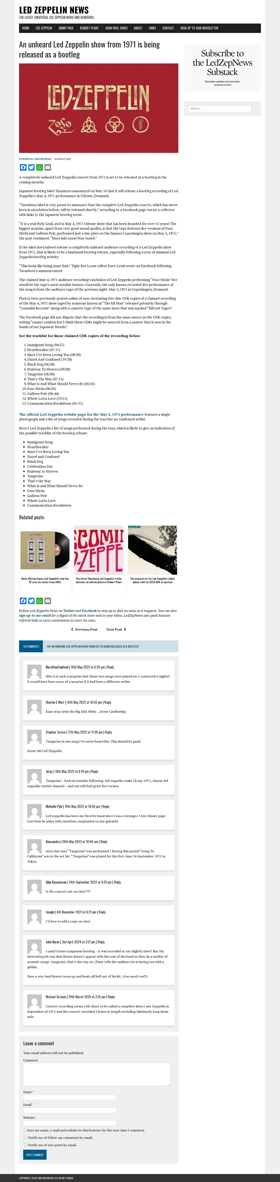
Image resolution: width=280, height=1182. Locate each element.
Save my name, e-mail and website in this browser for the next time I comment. (86, 1130)
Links (152, 28)
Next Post (114, 629)
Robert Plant (89, 28)
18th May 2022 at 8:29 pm (72, 771)
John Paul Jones (116, 28)
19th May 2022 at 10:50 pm (82, 806)
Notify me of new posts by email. (52, 1145)
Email (27, 1104)
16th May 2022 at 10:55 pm (84, 702)
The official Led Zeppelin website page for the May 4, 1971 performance (81, 414)
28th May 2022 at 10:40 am (80, 841)
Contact (168, 28)
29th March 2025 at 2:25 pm (87, 996)
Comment (30, 1060)
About (138, 28)
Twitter (69, 610)
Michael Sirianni (56, 996)
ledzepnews (42, 158)
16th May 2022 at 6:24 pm (88, 667)
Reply (110, 667)
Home (25, 28)
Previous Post (86, 629)
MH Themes (67, 1178)
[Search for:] (220, 108)
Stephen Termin (56, 732)
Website (29, 1117)
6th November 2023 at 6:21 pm (76, 912)
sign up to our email (35, 615)
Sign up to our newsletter (199, 28)
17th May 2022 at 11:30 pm (85, 732)
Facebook (89, 610)
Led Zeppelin (44, 28)
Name (27, 1092)
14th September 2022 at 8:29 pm (90, 882)
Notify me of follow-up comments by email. (60, 1137)
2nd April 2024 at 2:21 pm (78, 941)
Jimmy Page (66, 28)
